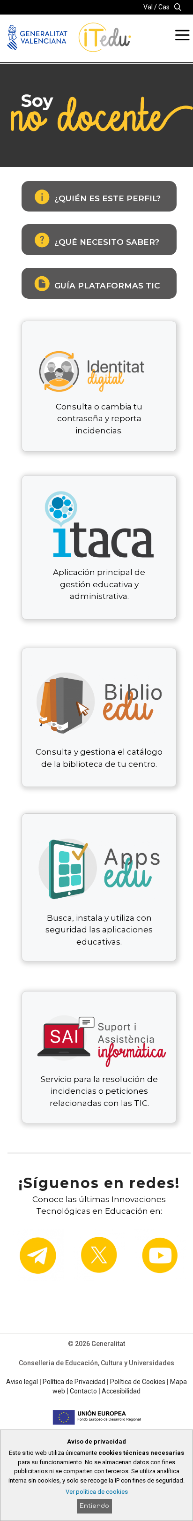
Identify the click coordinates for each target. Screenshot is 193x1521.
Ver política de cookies (97, 1491)
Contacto (83, 1391)
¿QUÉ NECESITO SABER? (106, 242)
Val (148, 7)
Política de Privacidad (74, 1381)
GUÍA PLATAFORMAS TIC (107, 285)
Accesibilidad (121, 1391)
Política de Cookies (137, 1381)
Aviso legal (22, 1381)
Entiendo (94, 1506)
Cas (164, 7)
